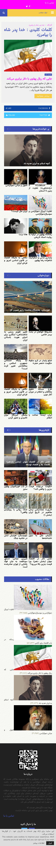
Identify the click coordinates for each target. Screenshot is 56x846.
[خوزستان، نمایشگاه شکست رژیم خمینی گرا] (28, 297)
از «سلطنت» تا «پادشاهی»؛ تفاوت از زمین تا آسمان (40, 188)
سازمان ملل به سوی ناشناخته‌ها (40, 537)
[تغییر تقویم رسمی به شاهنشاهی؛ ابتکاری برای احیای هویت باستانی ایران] (15, 323)
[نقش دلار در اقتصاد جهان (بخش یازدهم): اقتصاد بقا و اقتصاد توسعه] (28, 451)
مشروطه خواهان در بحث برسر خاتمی (40, 333)
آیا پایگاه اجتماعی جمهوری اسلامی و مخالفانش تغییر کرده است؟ (15, 364)
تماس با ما (49, 2)
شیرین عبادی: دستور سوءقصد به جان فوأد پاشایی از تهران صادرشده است (15, 563)
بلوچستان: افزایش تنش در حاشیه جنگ (15, 537)
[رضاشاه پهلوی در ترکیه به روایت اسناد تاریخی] (40, 226)
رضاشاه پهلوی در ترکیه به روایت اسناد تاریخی (40, 236)
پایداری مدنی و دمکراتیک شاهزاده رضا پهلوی (40, 259)
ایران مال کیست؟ (19, 211)
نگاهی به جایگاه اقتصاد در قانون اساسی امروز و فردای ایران (15, 260)
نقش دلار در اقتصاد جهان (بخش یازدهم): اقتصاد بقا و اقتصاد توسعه (28, 463)
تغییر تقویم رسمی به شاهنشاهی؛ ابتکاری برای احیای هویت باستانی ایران (15, 336)
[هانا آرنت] (15, 226)
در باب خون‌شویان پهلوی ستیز (15, 488)
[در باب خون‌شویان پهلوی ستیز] (15, 478)
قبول (50, 843)
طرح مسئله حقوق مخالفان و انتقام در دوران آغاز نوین (40, 391)
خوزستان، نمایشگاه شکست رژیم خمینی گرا (30, 310)
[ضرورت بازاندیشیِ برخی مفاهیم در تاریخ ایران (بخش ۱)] (40, 501)
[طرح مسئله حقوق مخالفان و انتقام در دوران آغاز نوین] (40, 380)
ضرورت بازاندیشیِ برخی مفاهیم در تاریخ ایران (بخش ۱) (40, 512)
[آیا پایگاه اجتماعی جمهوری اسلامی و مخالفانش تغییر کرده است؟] (15, 352)
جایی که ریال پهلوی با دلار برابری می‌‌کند (29, 78)
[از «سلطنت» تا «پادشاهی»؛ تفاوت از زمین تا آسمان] (40, 177)
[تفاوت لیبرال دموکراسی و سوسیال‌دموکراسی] (40, 202)
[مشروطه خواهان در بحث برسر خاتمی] (40, 323)
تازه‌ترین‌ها (44, 430)
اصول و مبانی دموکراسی (16, 185)
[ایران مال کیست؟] (15, 202)
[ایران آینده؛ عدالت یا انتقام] (40, 406)
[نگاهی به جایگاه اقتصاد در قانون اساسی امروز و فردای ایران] (15, 249)
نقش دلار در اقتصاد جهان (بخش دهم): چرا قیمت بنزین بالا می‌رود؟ (40, 561)
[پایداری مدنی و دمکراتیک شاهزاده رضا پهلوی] (40, 249)
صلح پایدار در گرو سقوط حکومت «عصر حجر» (40, 362)
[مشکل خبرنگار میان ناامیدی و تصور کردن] (15, 406)
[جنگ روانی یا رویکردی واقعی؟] (15, 501)
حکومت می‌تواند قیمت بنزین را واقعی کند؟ (40, 488)
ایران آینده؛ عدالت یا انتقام (40, 416)
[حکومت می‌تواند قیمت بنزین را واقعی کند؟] (40, 478)
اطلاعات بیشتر (38, 843)
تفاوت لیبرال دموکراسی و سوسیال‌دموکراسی (40, 212)
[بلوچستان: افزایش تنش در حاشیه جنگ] (15, 527)
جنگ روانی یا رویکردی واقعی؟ (15, 511)
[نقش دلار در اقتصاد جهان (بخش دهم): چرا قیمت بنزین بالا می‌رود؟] (40, 550)
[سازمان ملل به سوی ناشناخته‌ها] (40, 527)
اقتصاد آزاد (48, 75)
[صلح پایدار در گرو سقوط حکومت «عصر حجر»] (40, 352)
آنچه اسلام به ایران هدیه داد (37, 163)
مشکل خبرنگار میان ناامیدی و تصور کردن (15, 416)
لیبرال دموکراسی (43, 13)
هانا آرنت (23, 234)
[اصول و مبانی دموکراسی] (15, 177)
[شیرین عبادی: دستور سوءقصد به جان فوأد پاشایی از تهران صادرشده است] (15, 550)
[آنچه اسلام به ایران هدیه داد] (28, 150)
